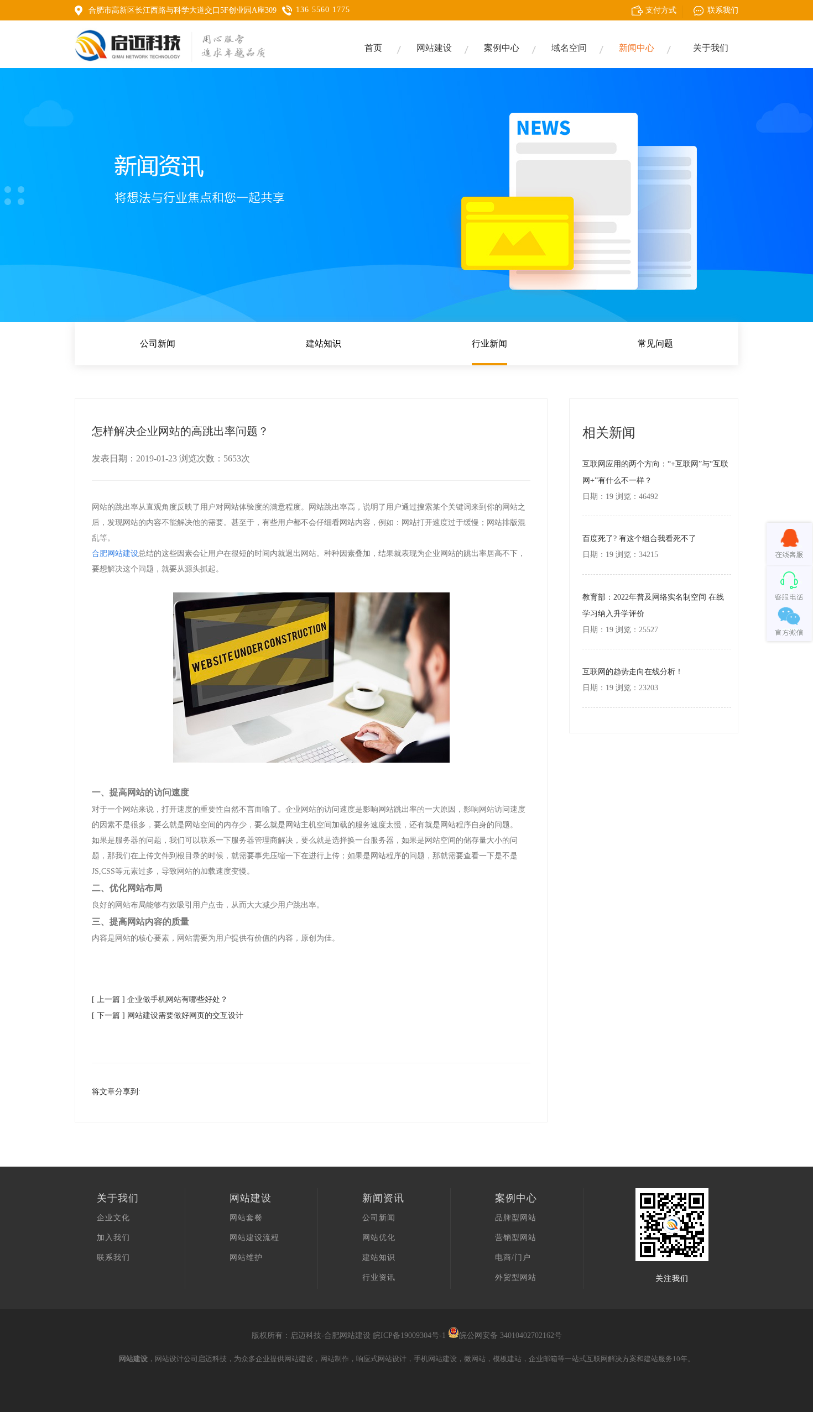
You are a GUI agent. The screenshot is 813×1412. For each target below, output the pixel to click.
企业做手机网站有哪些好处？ (177, 999)
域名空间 (569, 48)
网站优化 (378, 1237)
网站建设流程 (254, 1237)
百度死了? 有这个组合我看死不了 (639, 538)
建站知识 (323, 343)
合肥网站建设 (347, 1335)
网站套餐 (246, 1218)
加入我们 (113, 1237)
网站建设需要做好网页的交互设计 (185, 1015)
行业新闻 (489, 343)
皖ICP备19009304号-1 (409, 1335)
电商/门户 (513, 1257)
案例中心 (501, 48)
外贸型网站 (515, 1277)
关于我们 (710, 48)
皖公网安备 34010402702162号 (510, 1335)
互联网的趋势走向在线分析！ (632, 672)
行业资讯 (378, 1277)
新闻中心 (636, 48)
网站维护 (246, 1257)
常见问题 (655, 343)
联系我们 (113, 1257)
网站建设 (434, 48)
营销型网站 (515, 1237)
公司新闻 (157, 343)
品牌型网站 (515, 1218)
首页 (373, 48)
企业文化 (113, 1218)
